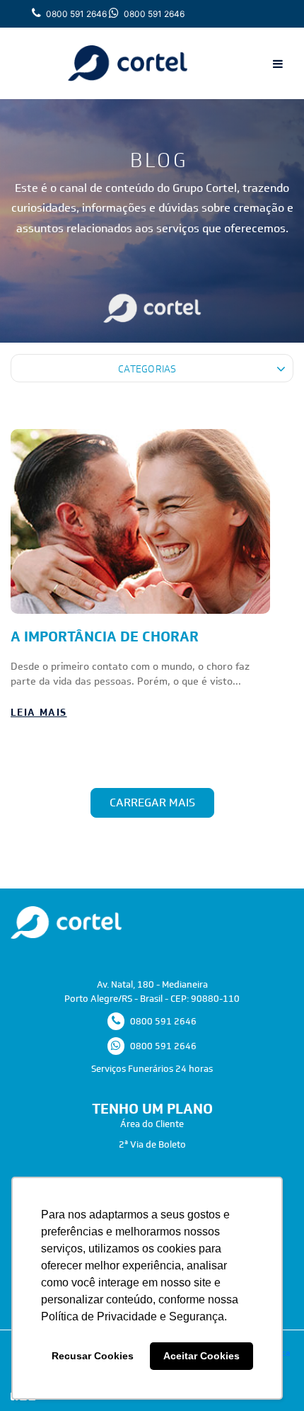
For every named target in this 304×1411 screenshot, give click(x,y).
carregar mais (152, 802)
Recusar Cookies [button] (93, 1355)
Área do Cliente (152, 1124)
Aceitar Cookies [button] (201, 1355)
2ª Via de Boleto (152, 1144)
